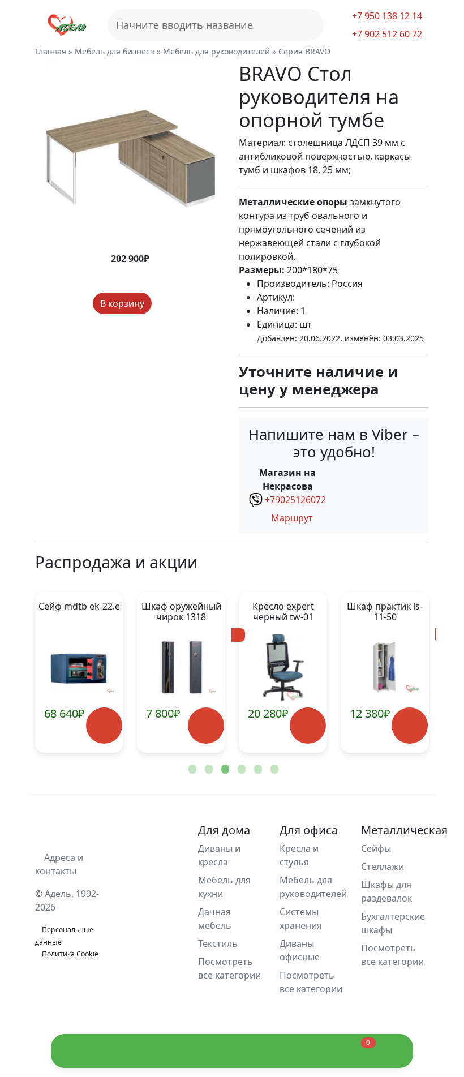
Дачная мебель (214, 919)
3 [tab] (224, 769)
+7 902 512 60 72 (386, 34)
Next (402, 672)
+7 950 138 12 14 (386, 16)
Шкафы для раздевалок (386, 891)
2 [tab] (207, 769)
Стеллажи (382, 866)
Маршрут (291, 518)
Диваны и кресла (219, 855)
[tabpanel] (181, 672)
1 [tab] (191, 769)
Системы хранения (301, 919)
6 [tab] (273, 769)
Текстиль (218, 943)
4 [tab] (240, 769)
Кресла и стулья (299, 855)
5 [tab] (257, 769)
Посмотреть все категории (229, 968)
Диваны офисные (300, 950)
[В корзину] (104, 725)
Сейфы (376, 848)
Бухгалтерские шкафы (393, 923)
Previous (62, 672)
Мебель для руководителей (313, 887)
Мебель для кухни (224, 887)
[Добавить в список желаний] (161, 304)
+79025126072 (295, 500)
